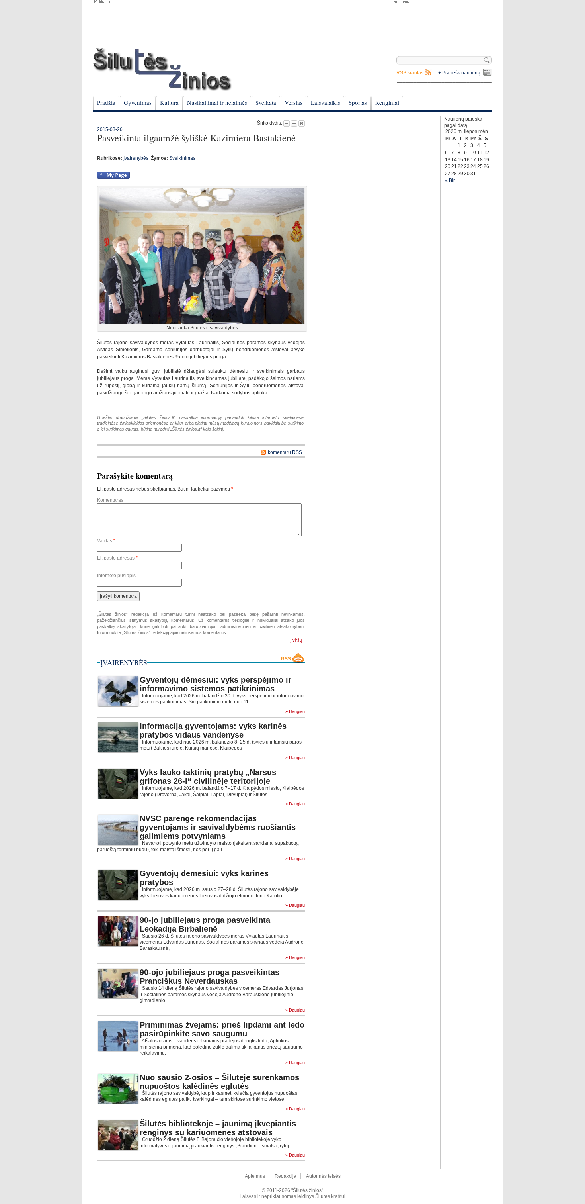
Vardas (106, 541)
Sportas (358, 102)
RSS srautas (409, 73)
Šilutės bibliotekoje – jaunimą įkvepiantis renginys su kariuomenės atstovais (218, 1128)
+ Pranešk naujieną (459, 73)
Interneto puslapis (116, 575)
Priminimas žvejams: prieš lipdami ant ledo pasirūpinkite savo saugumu (222, 1029)
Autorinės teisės (323, 1176)
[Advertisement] (442, 24)
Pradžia (106, 102)
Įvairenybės (135, 158)
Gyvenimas (138, 102)
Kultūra (169, 102)
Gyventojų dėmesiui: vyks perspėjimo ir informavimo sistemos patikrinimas (215, 684)
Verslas (293, 102)
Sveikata (265, 102)
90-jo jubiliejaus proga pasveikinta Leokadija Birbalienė (205, 924)
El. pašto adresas (117, 558)
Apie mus (255, 1176)
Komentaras (110, 500)
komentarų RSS (285, 452)
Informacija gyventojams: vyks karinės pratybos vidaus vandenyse (213, 730)
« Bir (450, 180)
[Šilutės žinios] (162, 69)
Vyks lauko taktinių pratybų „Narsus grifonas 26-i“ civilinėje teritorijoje (208, 776)
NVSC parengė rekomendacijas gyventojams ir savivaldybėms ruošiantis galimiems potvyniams (218, 827)
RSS (286, 659)
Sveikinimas (182, 158)
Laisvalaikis (325, 102)
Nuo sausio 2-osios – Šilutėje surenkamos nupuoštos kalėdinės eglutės (219, 1081)
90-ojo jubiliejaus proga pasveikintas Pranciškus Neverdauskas (209, 976)
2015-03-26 (110, 129)
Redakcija (285, 1176)
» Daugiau (295, 711)
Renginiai (387, 102)
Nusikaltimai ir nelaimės (217, 102)
